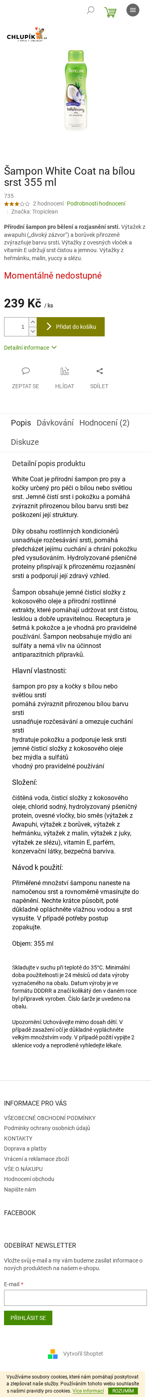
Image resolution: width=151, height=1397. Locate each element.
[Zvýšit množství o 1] (33, 322)
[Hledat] (91, 10)
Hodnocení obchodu (29, 1179)
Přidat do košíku (76, 327)
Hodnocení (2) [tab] (104, 423)
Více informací (88, 1391)
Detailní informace (26, 347)
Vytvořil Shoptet (83, 1353)
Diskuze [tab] (25, 442)
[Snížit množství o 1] (33, 331)
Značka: (34, 211)
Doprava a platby (25, 1148)
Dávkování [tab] (55, 423)
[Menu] (133, 10)
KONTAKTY (18, 1138)
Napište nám (20, 1189)
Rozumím (123, 1391)
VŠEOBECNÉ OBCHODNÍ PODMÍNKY (49, 1118)
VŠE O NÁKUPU (23, 1169)
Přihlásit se (28, 1318)
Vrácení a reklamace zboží (36, 1159)
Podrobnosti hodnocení (96, 203)
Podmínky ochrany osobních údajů (47, 1128)
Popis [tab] (21, 423)
